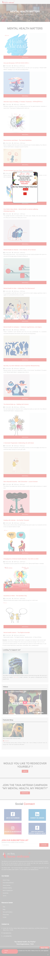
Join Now (25, 189)
